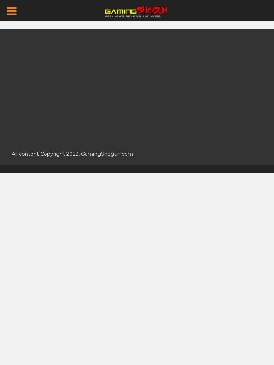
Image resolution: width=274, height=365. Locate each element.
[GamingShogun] (137, 11)
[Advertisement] (137, 85)
